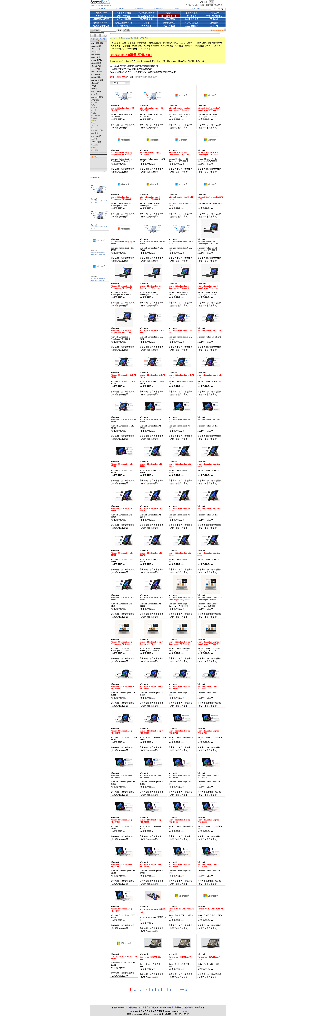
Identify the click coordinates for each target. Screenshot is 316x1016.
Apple (95, 102)
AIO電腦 (95, 133)
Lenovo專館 (96, 77)
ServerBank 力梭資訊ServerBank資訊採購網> (124, 38)
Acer (94, 105)
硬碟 (94, 147)
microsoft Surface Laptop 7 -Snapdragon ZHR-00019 (98, 253)
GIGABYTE (97, 115)
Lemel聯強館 (96, 63)
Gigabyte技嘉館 (97, 97)
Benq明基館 (96, 66)
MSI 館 (94, 52)
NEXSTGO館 (96, 91)
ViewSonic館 (96, 136)
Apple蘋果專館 (97, 43)
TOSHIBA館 (96, 74)
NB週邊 (95, 150)
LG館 (94, 86)
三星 (94, 110)
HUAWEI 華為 (98, 130)
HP (94, 123)
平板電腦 (95, 100)
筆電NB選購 (96, 142)
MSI (94, 120)
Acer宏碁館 (96, 57)
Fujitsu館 (95, 83)
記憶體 (95, 145)
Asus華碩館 (96, 69)
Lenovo (95, 125)
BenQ (95, 118)
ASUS (95, 107)
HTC (94, 113)
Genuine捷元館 (97, 80)
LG (94, 128)
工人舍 (94, 139)
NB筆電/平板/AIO (145, 38)
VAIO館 (94, 89)
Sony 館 (95, 94)
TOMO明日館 (97, 60)
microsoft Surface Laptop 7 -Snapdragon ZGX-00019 (98, 279)
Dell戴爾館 (96, 54)
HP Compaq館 (97, 72)
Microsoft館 (96, 49)
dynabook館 (96, 46)
